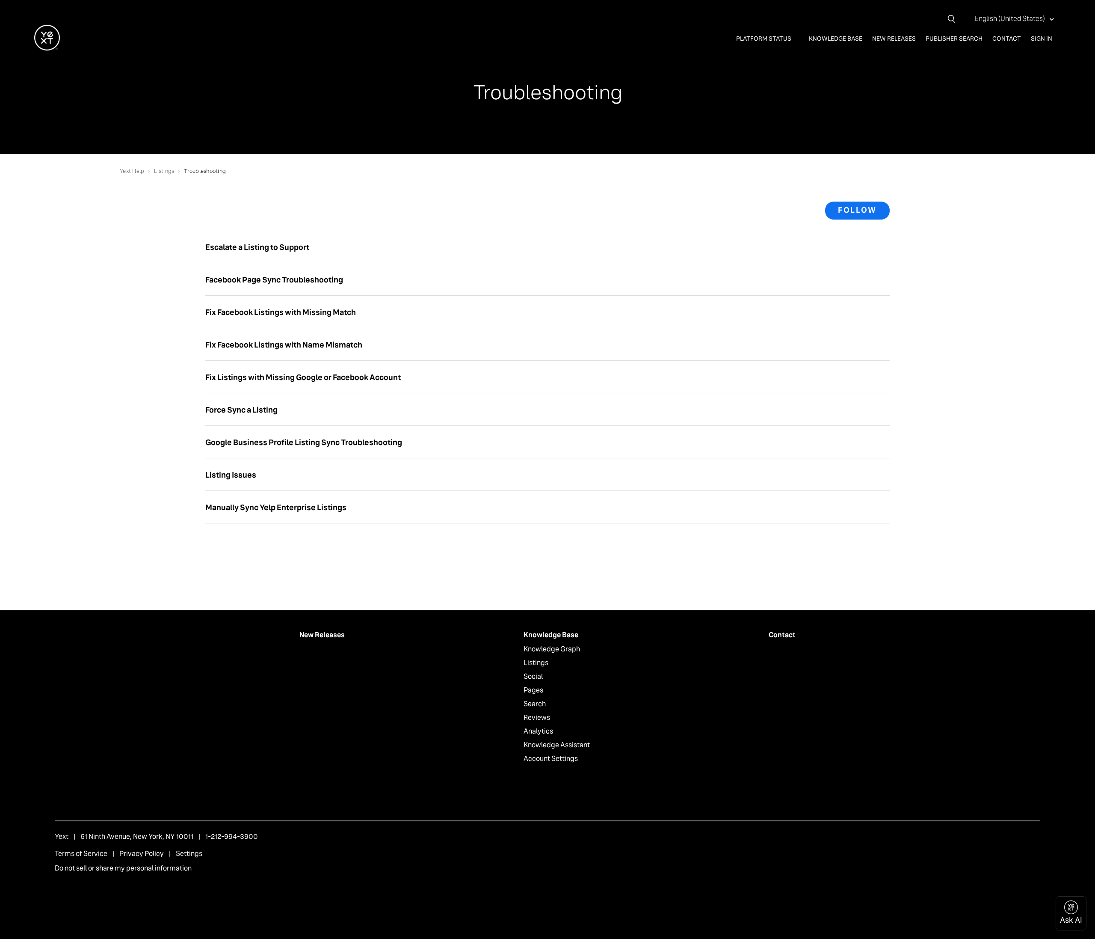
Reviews (537, 717)
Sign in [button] (1041, 38)
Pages (533, 690)
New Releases (894, 38)
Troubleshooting (205, 171)
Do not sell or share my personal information (123, 868)
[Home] (47, 48)
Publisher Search (954, 38)
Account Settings (551, 758)
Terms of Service (81, 853)
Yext (61, 836)
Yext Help (132, 171)
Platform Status (764, 38)
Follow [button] (857, 210)
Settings (189, 853)
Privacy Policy (141, 853)
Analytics (538, 731)
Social (533, 676)
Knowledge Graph (552, 649)
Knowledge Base (835, 38)
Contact (1006, 38)
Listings (164, 171)
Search (535, 703)
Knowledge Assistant (557, 744)
